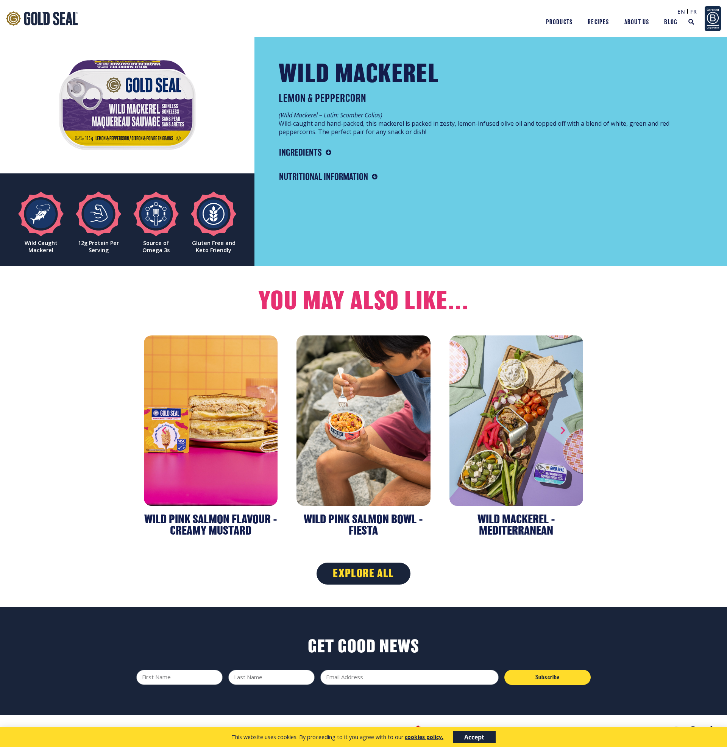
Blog (670, 22)
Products (559, 22)
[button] (164, 430)
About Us (636, 22)
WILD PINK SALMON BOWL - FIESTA (363, 525)
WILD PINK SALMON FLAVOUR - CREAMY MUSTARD (210, 525)
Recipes (598, 22)
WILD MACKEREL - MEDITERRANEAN (516, 525)
